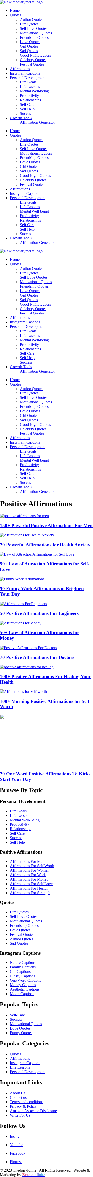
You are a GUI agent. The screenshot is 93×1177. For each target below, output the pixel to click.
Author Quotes (31, 19)
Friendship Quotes (34, 37)
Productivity (29, 95)
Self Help (27, 109)
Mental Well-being (34, 91)
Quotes (15, 15)
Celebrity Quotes (33, 60)
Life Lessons (30, 86)
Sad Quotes (29, 51)
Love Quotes (30, 42)
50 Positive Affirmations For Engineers (39, 613)
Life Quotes (29, 24)
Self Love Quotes (33, 28)
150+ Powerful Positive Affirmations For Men (46, 525)
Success (26, 113)
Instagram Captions (25, 73)
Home (15, 10)
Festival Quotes (32, 64)
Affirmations (20, 69)
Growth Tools (21, 118)
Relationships (30, 100)
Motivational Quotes (36, 33)
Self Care (27, 104)
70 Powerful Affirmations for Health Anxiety (45, 544)
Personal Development (27, 78)
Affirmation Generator (37, 122)
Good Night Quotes (35, 55)
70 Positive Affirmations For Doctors (37, 657)
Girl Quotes (29, 46)
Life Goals (28, 82)
